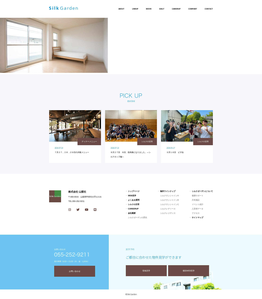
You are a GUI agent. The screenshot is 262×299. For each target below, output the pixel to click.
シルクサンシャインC (169, 204)
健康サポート (197, 195)
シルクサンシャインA (169, 195)
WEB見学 (132, 195)
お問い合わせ (74, 271)
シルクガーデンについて (202, 191)
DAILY (161, 9)
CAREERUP (176, 9)
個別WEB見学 (189, 271)
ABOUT (121, 9)
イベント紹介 (197, 204)
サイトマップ (197, 217)
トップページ (133, 191)
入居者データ (197, 209)
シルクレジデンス (167, 213)
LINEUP (135, 9)
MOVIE (148, 9)
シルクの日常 (133, 204)
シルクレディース (167, 209)
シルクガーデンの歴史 (137, 217)
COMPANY (192, 9)
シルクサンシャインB (169, 200)
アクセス (196, 213)
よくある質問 (133, 200)
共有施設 (196, 200)
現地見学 (146, 271)
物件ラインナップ (167, 191)
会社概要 (132, 213)
